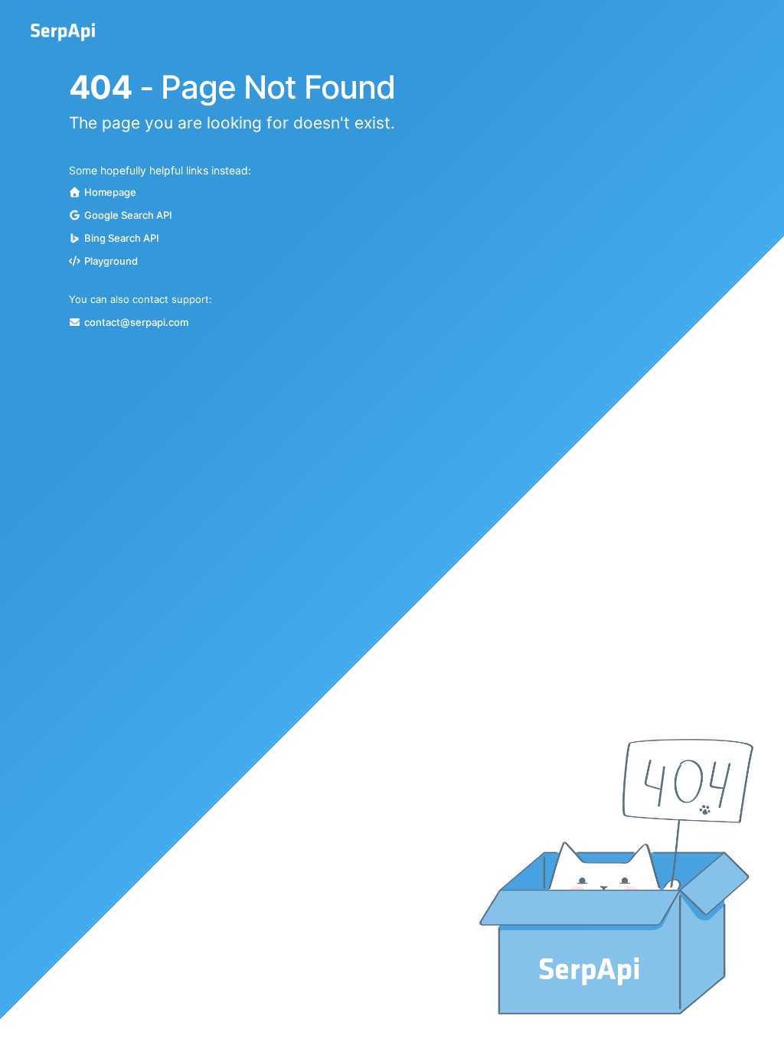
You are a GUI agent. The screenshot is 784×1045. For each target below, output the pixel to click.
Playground (111, 261)
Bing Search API (121, 238)
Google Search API (128, 215)
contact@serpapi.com (136, 322)
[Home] (63, 32)
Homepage (110, 192)
